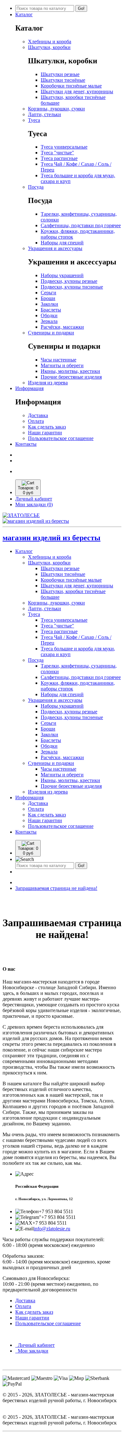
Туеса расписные (59, 158)
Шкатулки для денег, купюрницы (77, 91)
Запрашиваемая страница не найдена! (56, 888)
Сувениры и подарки (51, 332)
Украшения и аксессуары (55, 248)
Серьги (48, 292)
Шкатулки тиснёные (63, 80)
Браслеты (51, 309)
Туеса (34, 120)
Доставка (38, 415)
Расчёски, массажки (62, 327)
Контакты (26, 444)
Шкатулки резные (60, 74)
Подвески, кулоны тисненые (72, 287)
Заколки (49, 304)
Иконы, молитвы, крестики (70, 371)
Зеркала (49, 321)
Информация (29, 388)
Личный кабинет (35, 1345)
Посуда (36, 187)
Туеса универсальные (64, 147)
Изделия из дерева (48, 382)
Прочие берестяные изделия (71, 377)
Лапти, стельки (44, 114)
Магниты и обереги (62, 365)
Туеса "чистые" (57, 152)
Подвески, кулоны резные (69, 281)
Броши (48, 298)
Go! (81, 8)
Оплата (36, 421)
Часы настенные (58, 359)
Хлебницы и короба (49, 41)
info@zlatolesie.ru (52, 1228)
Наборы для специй (62, 242)
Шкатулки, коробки (49, 47)
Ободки (49, 315)
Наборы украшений (62, 275)
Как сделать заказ (47, 427)
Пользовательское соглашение (60, 438)
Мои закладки (31, 1351)
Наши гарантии (45, 432)
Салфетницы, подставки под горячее (81, 225)
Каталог (24, 14)
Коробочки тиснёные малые (71, 85)
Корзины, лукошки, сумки (56, 108)
